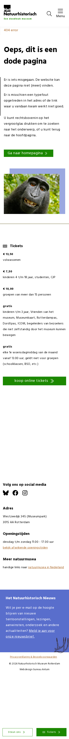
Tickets (51, 732)
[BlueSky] (7, 495)
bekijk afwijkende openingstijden (25, 547)
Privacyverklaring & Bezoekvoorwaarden (33, 657)
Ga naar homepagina (25, 153)
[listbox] (34, 190)
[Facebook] (17, 495)
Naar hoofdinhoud (13, 3)
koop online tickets (31, 381)
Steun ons (14, 732)
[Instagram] (27, 495)
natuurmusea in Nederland (46, 567)
